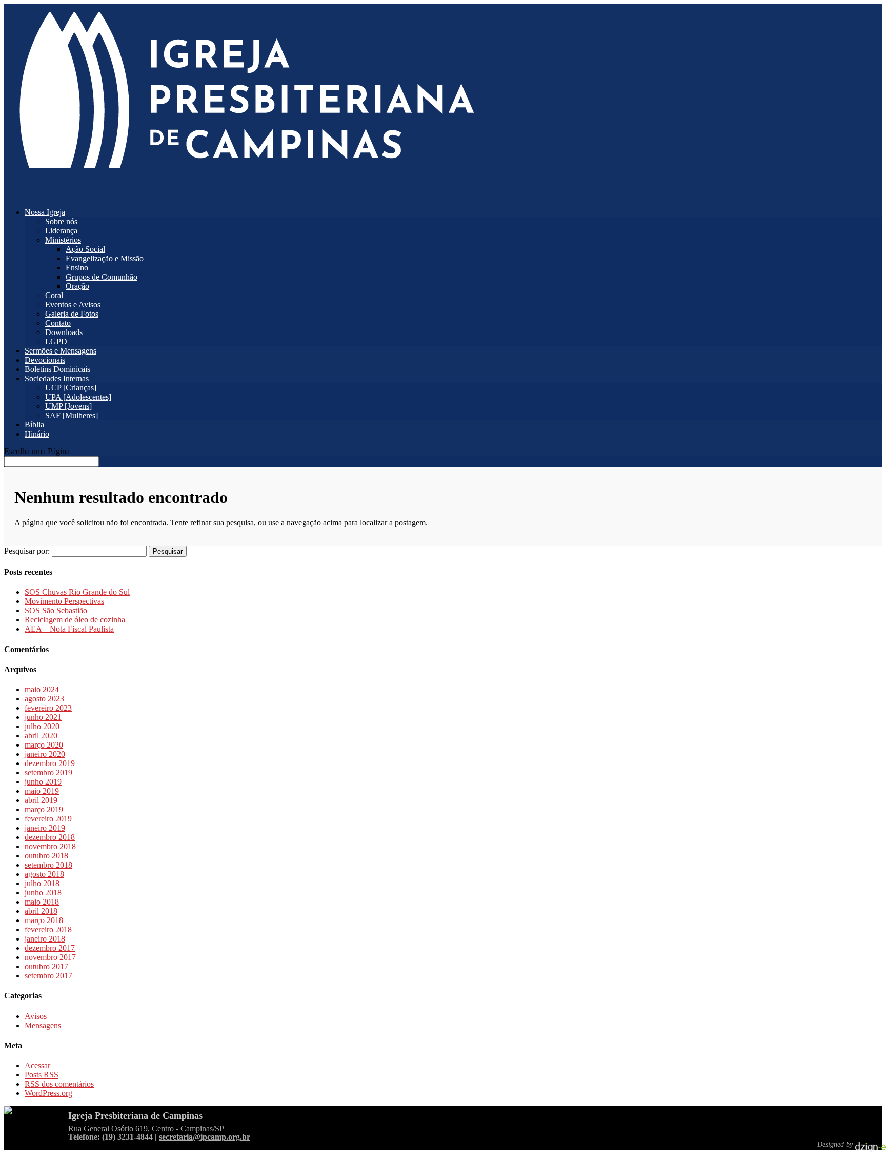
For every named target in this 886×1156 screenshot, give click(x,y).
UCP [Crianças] (70, 387)
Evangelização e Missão (105, 258)
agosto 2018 (44, 874)
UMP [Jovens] (68, 406)
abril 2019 (41, 800)
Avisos (36, 1016)
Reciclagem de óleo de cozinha (75, 619)
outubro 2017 (46, 966)
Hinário (37, 433)
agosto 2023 (44, 698)
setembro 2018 (48, 864)
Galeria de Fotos (71, 313)
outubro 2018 (46, 855)
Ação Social (85, 249)
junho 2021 (43, 717)
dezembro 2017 (50, 948)
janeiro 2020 (45, 754)
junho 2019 (43, 781)
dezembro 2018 (50, 837)
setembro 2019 (48, 772)
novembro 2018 (50, 846)
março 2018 (44, 920)
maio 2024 (42, 689)
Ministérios (63, 240)
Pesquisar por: (27, 550)
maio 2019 (42, 791)
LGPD (56, 341)
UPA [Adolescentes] (78, 397)
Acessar (37, 1065)
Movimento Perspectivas (64, 601)
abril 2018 (41, 911)
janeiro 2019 (45, 828)
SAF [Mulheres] (71, 415)
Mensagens (43, 1025)
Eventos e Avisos (72, 304)
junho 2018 (43, 892)
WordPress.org (48, 1093)
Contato (58, 323)
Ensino (77, 267)
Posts (41, 1074)
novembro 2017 (50, 957)
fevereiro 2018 (48, 929)
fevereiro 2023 (48, 707)
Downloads (64, 332)
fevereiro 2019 (48, 818)
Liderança (61, 230)
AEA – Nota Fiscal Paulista (69, 628)
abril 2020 (41, 735)
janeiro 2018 (45, 938)
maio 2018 (42, 901)
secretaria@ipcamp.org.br (204, 1136)
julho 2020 (42, 726)
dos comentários (59, 1084)
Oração (77, 286)
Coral (54, 295)
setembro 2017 (48, 975)
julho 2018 (42, 883)
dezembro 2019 (50, 763)
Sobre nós (61, 221)
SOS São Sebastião (56, 610)
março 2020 (44, 744)
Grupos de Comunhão (101, 276)
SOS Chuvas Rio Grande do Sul (77, 591)
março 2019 (44, 809)
